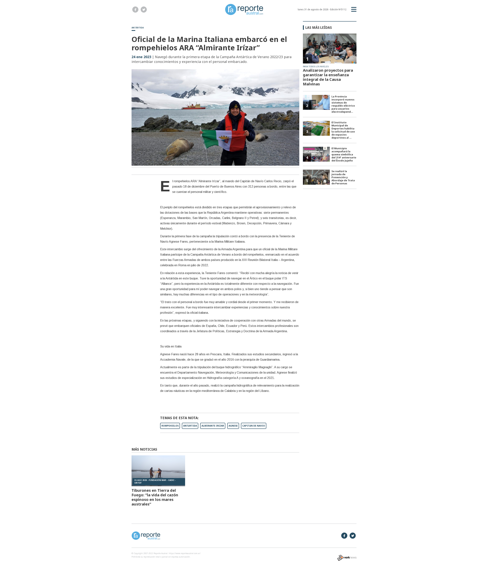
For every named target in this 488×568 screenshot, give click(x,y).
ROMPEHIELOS (170, 425)
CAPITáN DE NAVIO (253, 425)
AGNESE (233, 425)
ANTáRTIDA (190, 425)
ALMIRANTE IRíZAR (212, 425)
